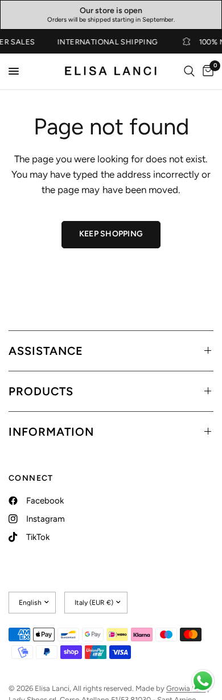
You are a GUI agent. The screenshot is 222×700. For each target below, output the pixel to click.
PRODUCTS (41, 391)
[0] (206, 71)
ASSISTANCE (46, 351)
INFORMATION (51, 432)
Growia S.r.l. (185, 688)
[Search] (189, 71)
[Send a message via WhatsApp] (203, 681)
